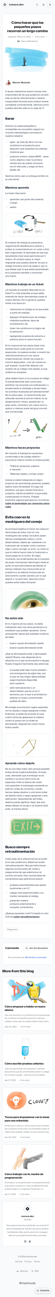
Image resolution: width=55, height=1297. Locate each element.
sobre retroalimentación (26, 917)
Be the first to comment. (36, 957)
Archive (18, 1261)
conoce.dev (16, 5)
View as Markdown (29, 41)
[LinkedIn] (25, 1241)
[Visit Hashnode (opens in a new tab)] (27, 1283)
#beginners (12, 929)
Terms (37, 1261)
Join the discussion (38, 948)
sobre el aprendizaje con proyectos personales (27, 505)
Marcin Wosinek (21, 82)
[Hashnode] (29, 1241)
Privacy (28, 1261)
